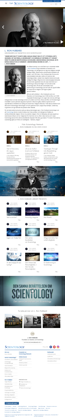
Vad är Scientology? (10, 357)
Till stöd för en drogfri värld (11, 410)
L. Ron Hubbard (31, 68)
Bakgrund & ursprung (10, 368)
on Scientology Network (25, 353)
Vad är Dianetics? (9, 365)
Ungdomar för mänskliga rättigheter (40, 410)
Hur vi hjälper (8, 380)
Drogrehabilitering (9, 390)
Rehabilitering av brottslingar (9, 387)
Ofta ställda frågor (9, 376)
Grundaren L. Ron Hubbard (11, 359)
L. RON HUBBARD (32, 338)
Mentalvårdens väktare (10, 397)
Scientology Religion (32, 406)
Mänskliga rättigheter (10, 395)
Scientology (10, 112)
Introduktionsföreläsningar (53, 358)
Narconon (48, 408)
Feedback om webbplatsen (23, 384)
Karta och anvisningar (25, 388)
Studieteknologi (8, 384)
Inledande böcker (51, 354)
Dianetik (14, 406)
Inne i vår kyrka (8, 354)
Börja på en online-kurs (52, 406)
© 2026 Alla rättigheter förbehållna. (18, 415)
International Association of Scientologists (27, 408)
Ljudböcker (50, 356)
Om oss (7, 352)
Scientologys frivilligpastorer (11, 408)
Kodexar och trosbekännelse (8, 370)
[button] (6, 27)
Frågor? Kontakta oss (25, 382)
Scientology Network (22, 406)
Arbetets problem (23, 362)
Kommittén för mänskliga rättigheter (12, 412)
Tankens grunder (23, 365)
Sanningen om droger (10, 392)
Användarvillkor (54, 414)
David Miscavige (42, 406)
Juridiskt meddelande (38, 416)
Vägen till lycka (8, 381)
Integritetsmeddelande (39, 414)
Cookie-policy (47, 414)
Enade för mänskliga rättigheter (25, 410)
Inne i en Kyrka (8, 374)
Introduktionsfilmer (52, 361)
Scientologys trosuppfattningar (9, 362)
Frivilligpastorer (8, 399)
